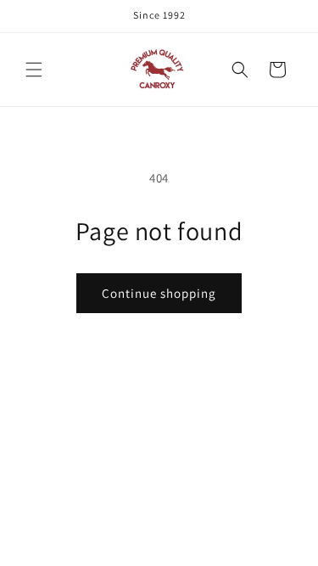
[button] (34, 69)
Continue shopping (159, 293)
